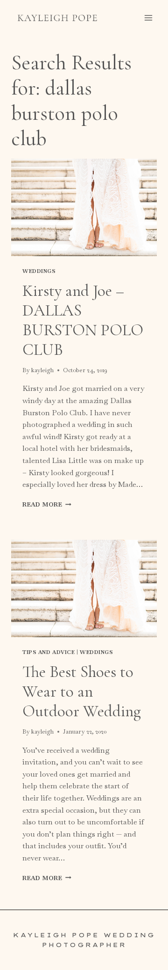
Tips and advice (48, 652)
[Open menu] (148, 17)
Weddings (39, 271)
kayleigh (42, 370)
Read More (46, 504)
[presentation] (84, 207)
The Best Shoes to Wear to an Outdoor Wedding (81, 691)
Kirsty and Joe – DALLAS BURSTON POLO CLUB (82, 320)
